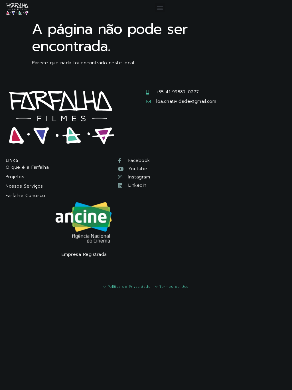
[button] (160, 7)
